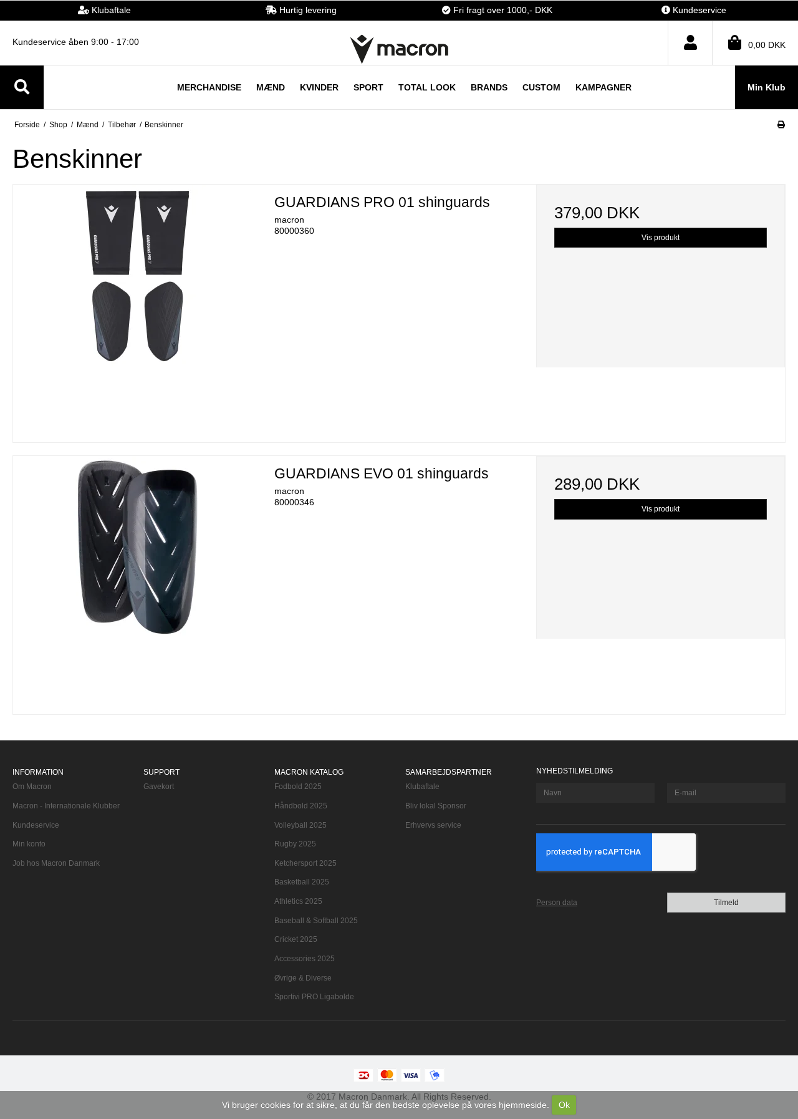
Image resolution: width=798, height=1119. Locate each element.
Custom (541, 87)
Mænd (270, 87)
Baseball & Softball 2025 (316, 920)
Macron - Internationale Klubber (66, 806)
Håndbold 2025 (300, 806)
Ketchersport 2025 (305, 863)
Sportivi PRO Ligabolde (314, 996)
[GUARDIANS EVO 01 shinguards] (137, 580)
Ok (564, 1105)
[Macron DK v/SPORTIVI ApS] (399, 49)
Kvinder (319, 87)
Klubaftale (422, 786)
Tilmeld (726, 902)
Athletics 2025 (298, 901)
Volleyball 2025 (300, 825)
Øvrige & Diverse (303, 978)
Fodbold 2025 (298, 786)
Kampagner (603, 87)
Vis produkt (661, 237)
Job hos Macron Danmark (56, 863)
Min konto (29, 844)
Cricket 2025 (295, 939)
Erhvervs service (433, 825)
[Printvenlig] (781, 124)
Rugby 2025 (295, 844)
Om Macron (32, 786)
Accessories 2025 (304, 958)
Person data (556, 902)
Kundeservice (35, 825)
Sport (368, 87)
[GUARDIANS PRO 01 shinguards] (137, 309)
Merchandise (209, 87)
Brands (489, 87)
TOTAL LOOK (427, 87)
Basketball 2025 (301, 882)
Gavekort (158, 786)
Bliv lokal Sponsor (435, 806)
